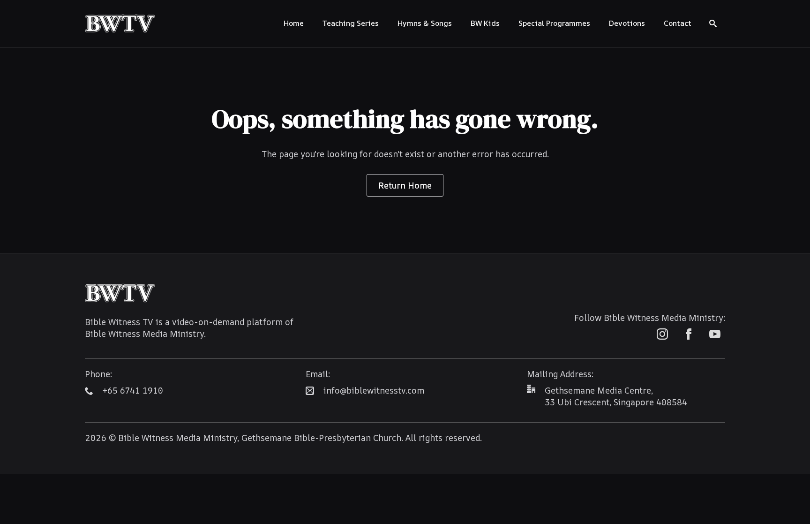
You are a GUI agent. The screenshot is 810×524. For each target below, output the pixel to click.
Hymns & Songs (425, 23)
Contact (677, 23)
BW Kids (485, 23)
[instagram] (662, 334)
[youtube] (715, 334)
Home (294, 23)
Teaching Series (350, 23)
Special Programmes (554, 23)
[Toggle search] (713, 23)
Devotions (627, 23)
